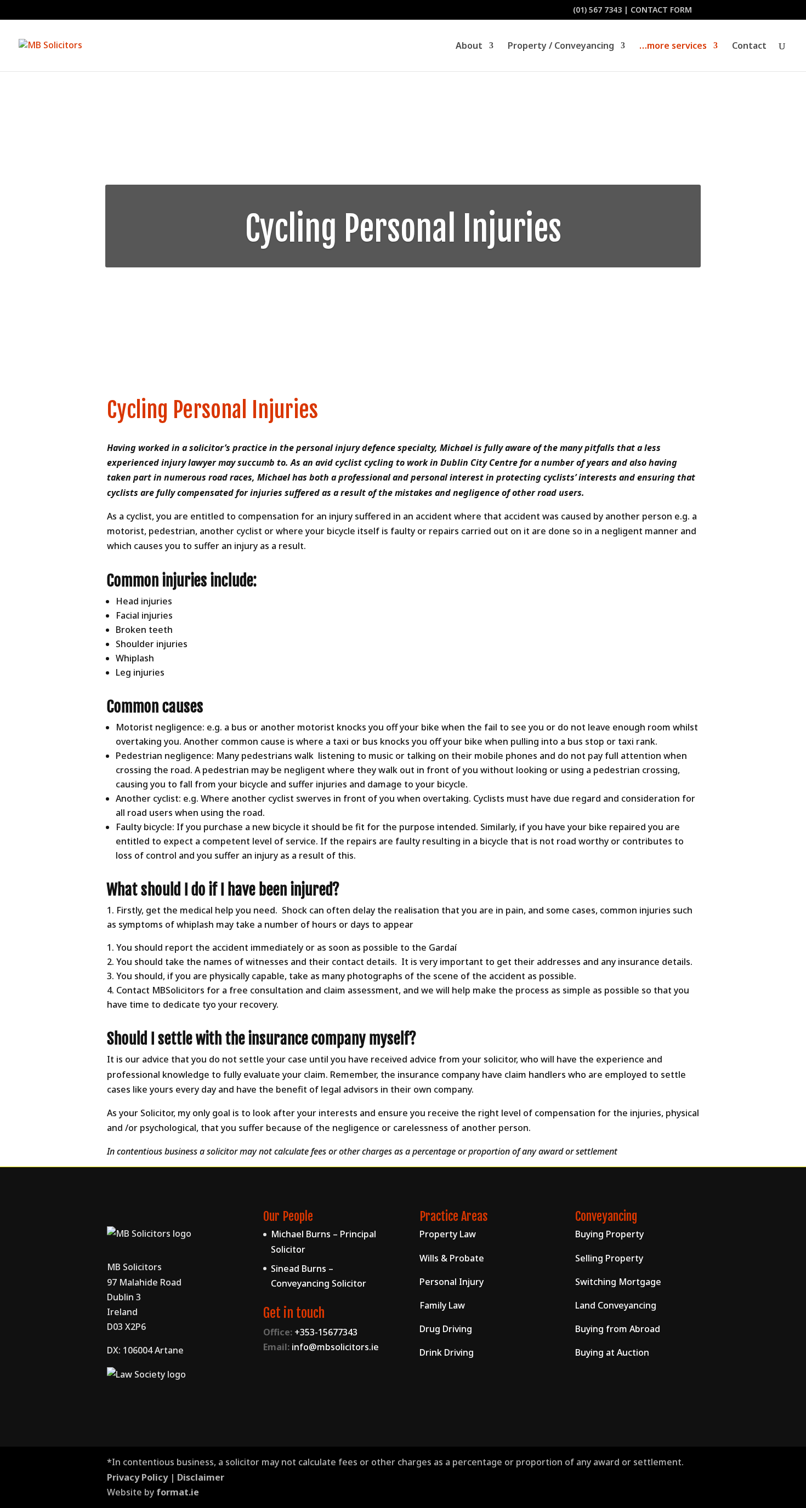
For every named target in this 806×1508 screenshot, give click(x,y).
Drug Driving (445, 1329)
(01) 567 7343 (597, 9)
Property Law (447, 1234)
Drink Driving (446, 1352)
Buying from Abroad (617, 1329)
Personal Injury (451, 1282)
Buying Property (609, 1234)
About (469, 47)
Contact (749, 47)
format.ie (177, 1492)
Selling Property (609, 1258)
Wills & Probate (451, 1258)
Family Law (442, 1305)
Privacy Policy (137, 1477)
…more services (673, 47)
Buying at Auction (612, 1352)
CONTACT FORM (661, 9)
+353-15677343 (325, 1332)
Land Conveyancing (615, 1305)
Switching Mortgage (618, 1282)
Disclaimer (200, 1477)
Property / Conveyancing (561, 47)
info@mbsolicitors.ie (335, 1347)
